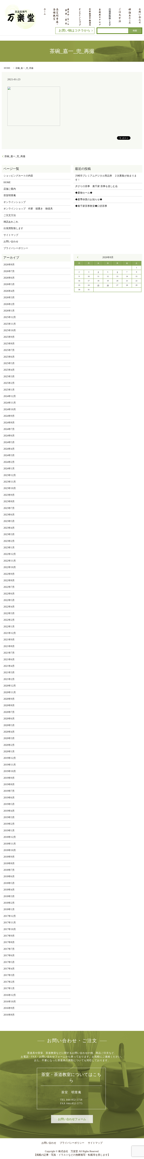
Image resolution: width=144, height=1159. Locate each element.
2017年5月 (9, 962)
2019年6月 (9, 797)
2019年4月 (9, 811)
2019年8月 (9, 784)
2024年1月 (9, 468)
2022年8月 (9, 580)
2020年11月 (10, 692)
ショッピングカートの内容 (18, 175)
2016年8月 (9, 1014)
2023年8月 (9, 501)
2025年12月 (10, 317)
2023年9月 (9, 495)
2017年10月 (10, 929)
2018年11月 (10, 843)
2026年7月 (9, 271)
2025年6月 (9, 356)
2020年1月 (9, 751)
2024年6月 (9, 435)
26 (108, 285)
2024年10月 (10, 409)
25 (98, 285)
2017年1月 (9, 988)
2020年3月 (9, 738)
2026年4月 (9, 291)
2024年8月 (9, 422)
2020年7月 (9, 712)
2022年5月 (9, 600)
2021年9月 (9, 639)
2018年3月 (9, 896)
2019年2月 (9, 824)
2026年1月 (9, 310)
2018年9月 (9, 856)
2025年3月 (9, 376)
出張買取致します (13, 228)
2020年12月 (10, 685)
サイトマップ (11, 235)
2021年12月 (10, 633)
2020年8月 (9, 705)
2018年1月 (9, 909)
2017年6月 (9, 955)
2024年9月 (9, 416)
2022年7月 (9, 587)
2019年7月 (9, 791)
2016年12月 (10, 995)
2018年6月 (9, 876)
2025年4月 (9, 370)
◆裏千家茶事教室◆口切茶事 (91, 206)
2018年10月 (10, 850)
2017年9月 (9, 935)
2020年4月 (9, 731)
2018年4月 (9, 889)
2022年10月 (10, 567)
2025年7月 (9, 350)
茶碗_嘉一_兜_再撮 (14, 156)
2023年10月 (10, 488)
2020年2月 (9, 745)
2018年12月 (10, 837)
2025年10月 (10, 330)
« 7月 (78, 257)
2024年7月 (9, 429)
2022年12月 (10, 554)
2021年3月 (9, 672)
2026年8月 (9, 264)
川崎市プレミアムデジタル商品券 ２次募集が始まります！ (106, 177)
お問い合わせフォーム (72, 1119)
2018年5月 (9, 883)
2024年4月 (9, 449)
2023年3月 (9, 534)
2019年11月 (10, 764)
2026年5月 (9, 284)
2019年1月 (9, 830)
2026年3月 (9, 297)
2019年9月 (9, 778)
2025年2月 (9, 383)
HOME (7, 68)
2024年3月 (9, 455)
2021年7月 (9, 652)
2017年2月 (9, 982)
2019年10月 (10, 771)
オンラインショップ (15, 202)
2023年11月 (10, 481)
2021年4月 (9, 666)
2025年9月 (9, 337)
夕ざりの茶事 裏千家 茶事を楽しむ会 (96, 186)
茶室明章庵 (10, 195)
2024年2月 (9, 462)
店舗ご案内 (10, 189)
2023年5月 (9, 521)
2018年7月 (9, 870)
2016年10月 (10, 1001)
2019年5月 (9, 804)
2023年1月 (9, 547)
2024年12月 (10, 396)
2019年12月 (10, 758)
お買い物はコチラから (74, 30)
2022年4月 (9, 606)
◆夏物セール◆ (83, 192)
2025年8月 (9, 343)
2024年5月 (9, 442)
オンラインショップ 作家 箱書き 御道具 (28, 208)
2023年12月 (10, 475)
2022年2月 (9, 620)
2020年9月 (9, 699)
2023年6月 (9, 514)
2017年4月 (9, 968)
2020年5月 (9, 725)
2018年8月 (9, 863)
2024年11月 (10, 402)
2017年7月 (9, 949)
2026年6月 (9, 277)
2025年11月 (10, 324)
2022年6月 (9, 593)
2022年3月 (9, 613)
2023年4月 (9, 528)
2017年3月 (9, 975)
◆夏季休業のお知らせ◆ (88, 199)
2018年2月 (9, 903)
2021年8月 (9, 646)
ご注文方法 (10, 215)
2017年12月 (10, 916)
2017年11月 (10, 922)
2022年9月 (9, 574)
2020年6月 (9, 718)
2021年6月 (9, 659)
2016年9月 (9, 1008)
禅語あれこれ (11, 222)
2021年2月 (9, 679)
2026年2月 (9, 304)
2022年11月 (10, 560)
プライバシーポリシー (16, 248)
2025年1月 (9, 389)
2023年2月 (9, 541)
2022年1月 (9, 626)
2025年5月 (9, 363)
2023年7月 (9, 508)
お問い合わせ (11, 241)
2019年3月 (9, 817)
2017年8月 (9, 942)
